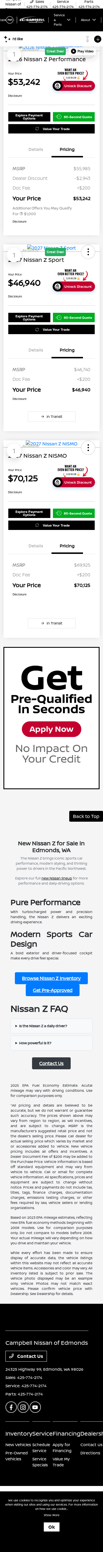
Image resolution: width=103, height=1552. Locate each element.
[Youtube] (35, 1407)
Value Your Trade (56, 129)
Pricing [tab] (67, 149)
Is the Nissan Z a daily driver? (43, 1025)
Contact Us (51, 1063)
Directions (90, 1453)
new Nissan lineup (56, 878)
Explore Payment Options (29, 116)
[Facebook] (11, 1407)
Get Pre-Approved (52, 990)
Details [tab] (36, 149)
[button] (82, 51)
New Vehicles (18, 1444)
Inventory (18, 1433)
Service (42, 1433)
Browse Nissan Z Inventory (51, 978)
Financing (66, 1433)
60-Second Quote (78, 117)
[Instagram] (23, 1407)
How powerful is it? (35, 1043)
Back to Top (86, 816)
